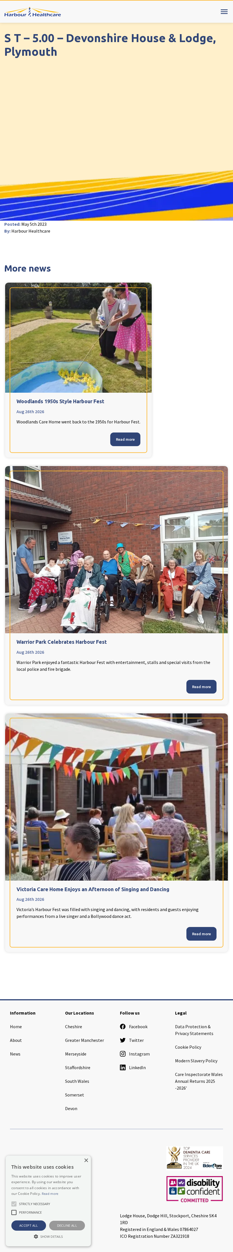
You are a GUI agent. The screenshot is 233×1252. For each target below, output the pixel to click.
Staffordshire (77, 1067)
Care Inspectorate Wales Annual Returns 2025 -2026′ (199, 1081)
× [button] (86, 1160)
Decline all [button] (67, 1225)
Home (16, 1026)
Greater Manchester (84, 1040)
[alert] (48, 1201)
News (15, 1054)
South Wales (77, 1081)
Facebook (138, 1026)
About (16, 1040)
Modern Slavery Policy (196, 1060)
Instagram (139, 1054)
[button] (48, 1236)
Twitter (136, 1040)
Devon (71, 1108)
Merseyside (75, 1054)
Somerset (74, 1095)
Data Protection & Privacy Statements (194, 1030)
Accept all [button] (28, 1225)
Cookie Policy (188, 1047)
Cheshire (73, 1026)
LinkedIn (137, 1067)
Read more (125, 439)
